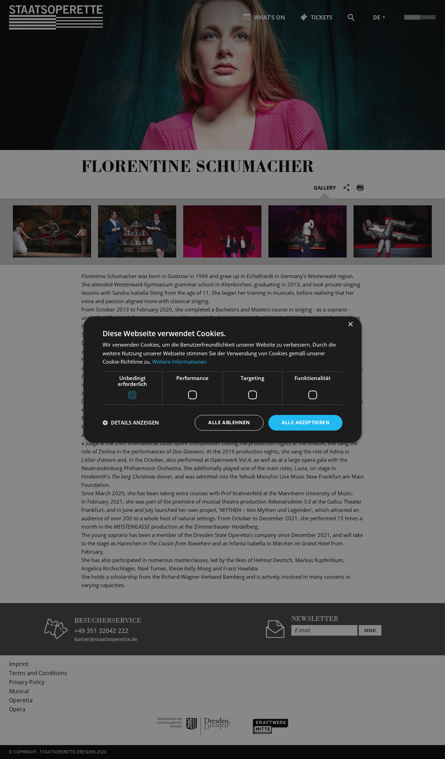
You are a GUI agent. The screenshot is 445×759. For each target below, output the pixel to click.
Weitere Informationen (179, 361)
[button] (131, 423)
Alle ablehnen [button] (229, 422)
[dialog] (222, 379)
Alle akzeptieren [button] (305, 422)
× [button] (350, 324)
